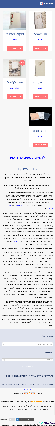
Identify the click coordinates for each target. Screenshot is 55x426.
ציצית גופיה (19, 205)
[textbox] (27, 344)
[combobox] (27, 344)
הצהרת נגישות (27, 367)
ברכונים (17, 241)
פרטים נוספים (40, 48)
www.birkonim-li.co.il (9, 384)
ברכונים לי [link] (27, 389)
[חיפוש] (4, 359)
